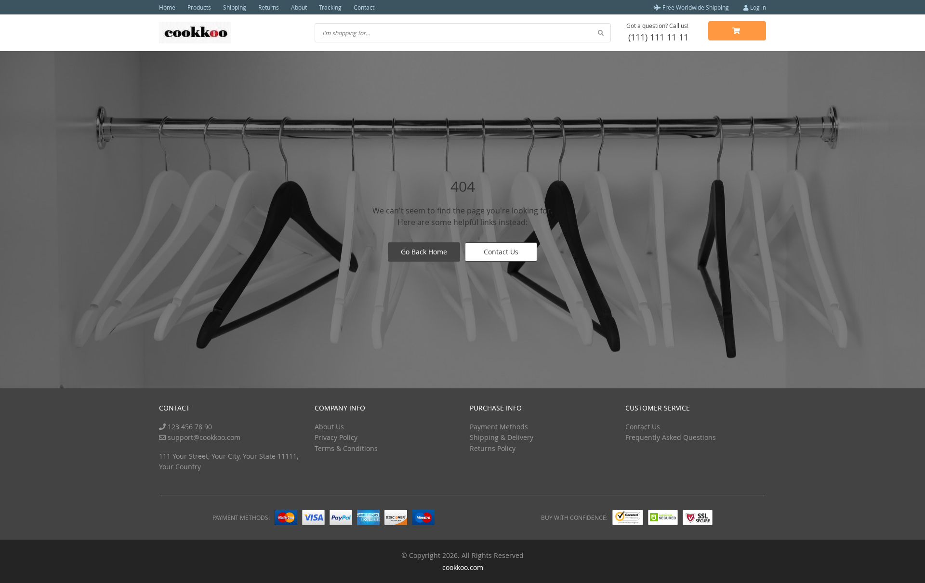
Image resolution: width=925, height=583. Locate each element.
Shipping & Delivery (501, 437)
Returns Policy (492, 448)
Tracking (330, 7)
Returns (268, 7)
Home (167, 7)
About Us (329, 426)
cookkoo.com (462, 567)
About (299, 7)
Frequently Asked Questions (670, 437)
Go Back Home (424, 251)
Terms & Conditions (346, 448)
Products (199, 7)
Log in (757, 7)
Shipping (234, 7)
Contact (364, 7)
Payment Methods (499, 426)
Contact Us (501, 251)
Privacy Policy (336, 437)
